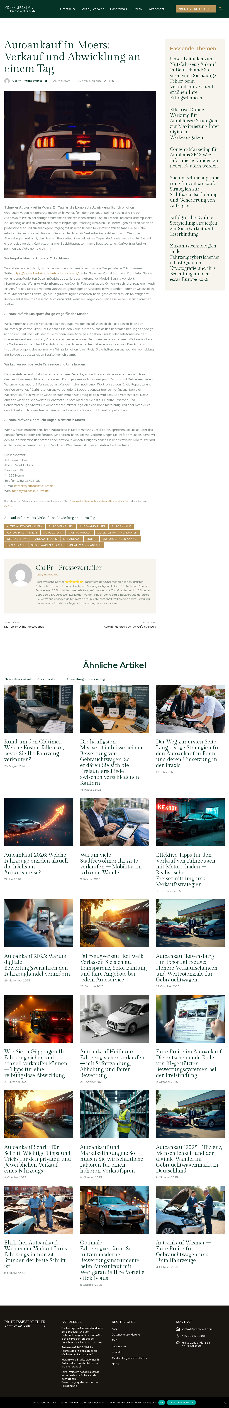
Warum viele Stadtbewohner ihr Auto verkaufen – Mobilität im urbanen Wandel (111, 864)
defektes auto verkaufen (117, 532)
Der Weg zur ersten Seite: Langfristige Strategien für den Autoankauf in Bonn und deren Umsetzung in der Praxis (188, 754)
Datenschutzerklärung (181, 1402)
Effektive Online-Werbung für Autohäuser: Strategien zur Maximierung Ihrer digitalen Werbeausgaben (194, 123)
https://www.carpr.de (47, 574)
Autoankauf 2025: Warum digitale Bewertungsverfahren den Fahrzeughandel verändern (37, 965)
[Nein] (224, 1402)
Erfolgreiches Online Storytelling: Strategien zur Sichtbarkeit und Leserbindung (193, 226)
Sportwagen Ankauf (47, 545)
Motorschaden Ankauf (120, 538)
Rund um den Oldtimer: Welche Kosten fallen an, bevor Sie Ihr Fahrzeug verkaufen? (34, 751)
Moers (91, 538)
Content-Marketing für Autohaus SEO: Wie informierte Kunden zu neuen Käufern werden (194, 158)
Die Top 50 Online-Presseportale (24, 626)
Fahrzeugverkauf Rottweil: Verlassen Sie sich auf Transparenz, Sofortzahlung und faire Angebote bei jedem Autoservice (113, 968)
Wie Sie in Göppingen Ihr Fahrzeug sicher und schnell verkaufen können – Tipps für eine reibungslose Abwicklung (35, 1064)
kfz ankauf (72, 538)
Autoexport (53, 532)
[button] (220, 9)
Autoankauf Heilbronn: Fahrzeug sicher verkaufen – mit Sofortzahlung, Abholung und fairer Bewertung (112, 1064)
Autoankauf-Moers (22, 532)
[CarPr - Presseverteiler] (7, 81)
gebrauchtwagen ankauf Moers (32, 538)
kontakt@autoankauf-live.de (34, 486)
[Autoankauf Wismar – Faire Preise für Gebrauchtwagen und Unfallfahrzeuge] (190, 1210)
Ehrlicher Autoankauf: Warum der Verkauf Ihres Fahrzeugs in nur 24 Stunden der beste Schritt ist (35, 1255)
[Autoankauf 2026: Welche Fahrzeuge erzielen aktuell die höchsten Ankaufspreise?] (38, 822)
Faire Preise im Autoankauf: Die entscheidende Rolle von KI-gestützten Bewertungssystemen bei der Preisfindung (189, 1064)
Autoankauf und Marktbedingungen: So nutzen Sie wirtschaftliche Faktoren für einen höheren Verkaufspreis (111, 1159)
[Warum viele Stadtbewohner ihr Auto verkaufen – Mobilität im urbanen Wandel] (114, 822)
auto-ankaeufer (93, 526)
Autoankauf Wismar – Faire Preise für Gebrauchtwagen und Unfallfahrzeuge (183, 1252)
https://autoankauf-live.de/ (31, 491)
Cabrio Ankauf (80, 532)
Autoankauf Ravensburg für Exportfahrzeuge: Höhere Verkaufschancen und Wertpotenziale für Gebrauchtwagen (187, 968)
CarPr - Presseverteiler (30, 80)
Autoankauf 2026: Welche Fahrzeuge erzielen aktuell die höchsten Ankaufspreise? (36, 864)
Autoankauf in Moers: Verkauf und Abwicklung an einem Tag (99, 501)
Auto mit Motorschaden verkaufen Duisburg (130, 626)
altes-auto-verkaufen (25, 526)
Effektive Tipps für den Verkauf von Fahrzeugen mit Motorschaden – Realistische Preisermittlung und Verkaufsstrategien (185, 870)
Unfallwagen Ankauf (85, 545)
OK (162, 1402)
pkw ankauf (16, 545)
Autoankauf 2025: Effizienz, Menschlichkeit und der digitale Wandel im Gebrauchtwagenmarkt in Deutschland (189, 1159)
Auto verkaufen (61, 526)
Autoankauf (121, 526)
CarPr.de (8, 506)
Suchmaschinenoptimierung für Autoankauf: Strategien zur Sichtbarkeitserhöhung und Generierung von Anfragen (194, 191)
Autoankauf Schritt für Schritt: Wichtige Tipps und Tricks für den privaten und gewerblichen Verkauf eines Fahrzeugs (37, 1159)
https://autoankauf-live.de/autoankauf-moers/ (46, 273)
